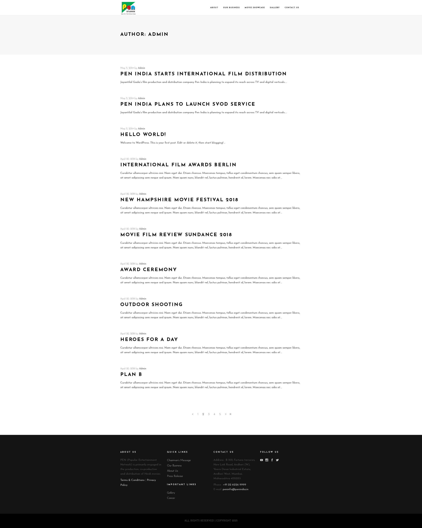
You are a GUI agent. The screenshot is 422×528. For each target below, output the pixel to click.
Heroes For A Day (149, 339)
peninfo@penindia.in (235, 489)
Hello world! (143, 134)
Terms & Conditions (132, 480)
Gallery (171, 492)
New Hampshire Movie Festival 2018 (179, 200)
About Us (172, 470)
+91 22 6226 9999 (234, 484)
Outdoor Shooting (151, 304)
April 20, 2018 (127, 159)
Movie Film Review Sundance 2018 (176, 235)
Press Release (175, 476)
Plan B (131, 374)
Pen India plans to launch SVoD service (188, 104)
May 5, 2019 (127, 68)
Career (171, 498)
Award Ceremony (148, 269)
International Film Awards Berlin (178, 165)
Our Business (174, 465)
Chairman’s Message (179, 460)
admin (141, 68)
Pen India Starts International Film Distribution (203, 74)
